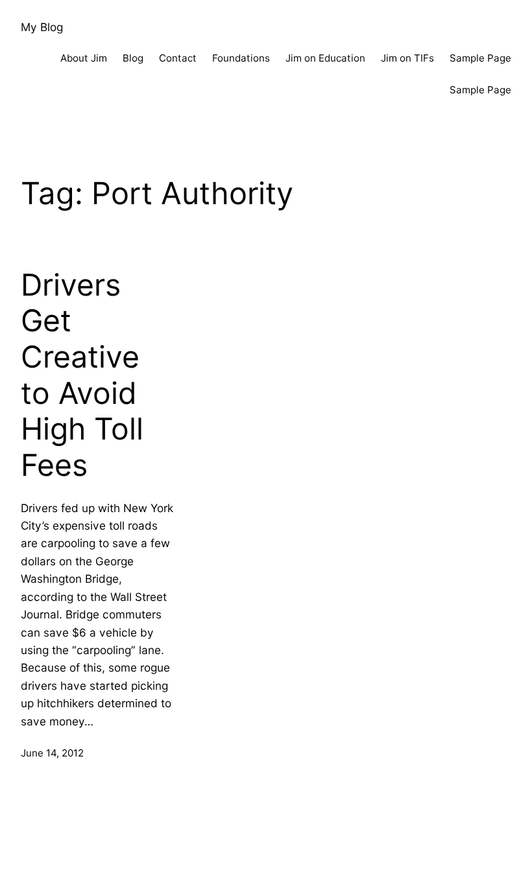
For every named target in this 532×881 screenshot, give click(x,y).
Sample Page (480, 58)
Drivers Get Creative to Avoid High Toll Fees (82, 375)
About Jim (83, 58)
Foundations (241, 58)
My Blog (42, 27)
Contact (178, 58)
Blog (133, 58)
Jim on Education (325, 58)
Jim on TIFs (407, 58)
